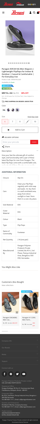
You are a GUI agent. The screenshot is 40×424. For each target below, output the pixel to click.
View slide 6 (18, 63)
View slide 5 (20, 63)
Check (34, 142)
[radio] (4, 110)
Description (7, 151)
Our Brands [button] (6, 348)
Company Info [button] (7, 341)
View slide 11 (8, 63)
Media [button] (4, 354)
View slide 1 (28, 63)
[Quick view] (16, 312)
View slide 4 (22, 63)
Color (4, 106)
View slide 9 (12, 63)
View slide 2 (26, 63)
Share (7, 146)
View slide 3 (24, 63)
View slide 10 (10, 63)
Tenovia (25, 422)
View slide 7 (16, 63)
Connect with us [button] (7, 368)
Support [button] (4, 361)
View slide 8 (14, 63)
